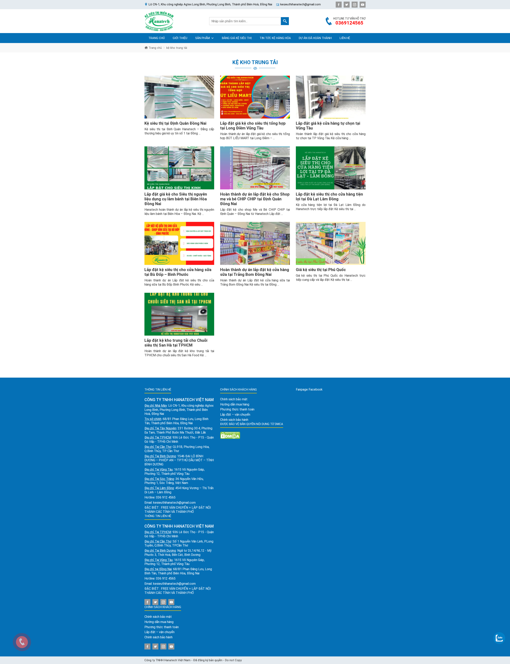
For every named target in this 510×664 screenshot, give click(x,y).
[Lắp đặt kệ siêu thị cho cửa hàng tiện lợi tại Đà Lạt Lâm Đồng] (331, 167)
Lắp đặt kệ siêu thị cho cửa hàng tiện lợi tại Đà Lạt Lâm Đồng (329, 196)
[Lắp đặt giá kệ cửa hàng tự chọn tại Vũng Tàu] (331, 97)
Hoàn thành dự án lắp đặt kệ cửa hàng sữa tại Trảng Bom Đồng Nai (254, 272)
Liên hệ (345, 38)
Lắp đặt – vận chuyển (159, 632)
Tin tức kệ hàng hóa (275, 38)
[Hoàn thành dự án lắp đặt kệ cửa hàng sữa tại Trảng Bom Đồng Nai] (255, 243)
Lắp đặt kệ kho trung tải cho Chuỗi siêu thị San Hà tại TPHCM (175, 343)
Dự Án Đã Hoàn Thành (315, 38)
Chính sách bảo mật (158, 617)
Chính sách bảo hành (158, 637)
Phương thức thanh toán (161, 627)
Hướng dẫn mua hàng (159, 622)
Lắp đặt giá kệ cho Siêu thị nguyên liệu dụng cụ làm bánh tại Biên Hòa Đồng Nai (175, 199)
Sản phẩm (202, 38)
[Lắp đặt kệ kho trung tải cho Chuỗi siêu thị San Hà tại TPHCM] (179, 314)
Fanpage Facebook (309, 389)
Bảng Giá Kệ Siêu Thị (237, 38)
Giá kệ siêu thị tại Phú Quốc (321, 269)
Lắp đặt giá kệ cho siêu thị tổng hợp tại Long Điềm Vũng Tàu (252, 125)
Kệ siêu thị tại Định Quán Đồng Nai (175, 123)
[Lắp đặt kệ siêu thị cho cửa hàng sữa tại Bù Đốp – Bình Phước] (179, 243)
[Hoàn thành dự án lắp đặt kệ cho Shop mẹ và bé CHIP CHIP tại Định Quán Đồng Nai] (255, 167)
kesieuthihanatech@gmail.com (174, 502)
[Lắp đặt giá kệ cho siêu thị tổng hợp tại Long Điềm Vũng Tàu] (255, 97)
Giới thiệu (180, 38)
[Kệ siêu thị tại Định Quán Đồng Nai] (179, 97)
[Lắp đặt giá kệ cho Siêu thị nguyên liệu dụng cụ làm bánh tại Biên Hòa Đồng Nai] (179, 167)
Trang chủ (156, 38)
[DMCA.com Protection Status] (230, 435)
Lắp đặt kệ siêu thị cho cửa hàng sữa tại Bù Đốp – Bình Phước (177, 272)
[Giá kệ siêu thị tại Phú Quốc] (331, 243)
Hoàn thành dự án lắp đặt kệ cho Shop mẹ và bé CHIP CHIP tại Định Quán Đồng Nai (254, 199)
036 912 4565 (166, 497)
